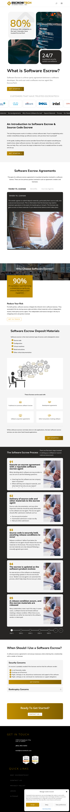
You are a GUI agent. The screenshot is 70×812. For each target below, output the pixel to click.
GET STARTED (14, 89)
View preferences (61, 805)
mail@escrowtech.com (24, 751)
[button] (66, 791)
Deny (46, 805)
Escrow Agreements (14, 113)
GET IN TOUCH (14, 319)
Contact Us (16, 780)
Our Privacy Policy (47, 808)
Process (59, 113)
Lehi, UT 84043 (20, 741)
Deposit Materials (49, 113)
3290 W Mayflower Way (23, 740)
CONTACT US (34, 714)
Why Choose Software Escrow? (32, 113)
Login (13, 791)
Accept (32, 805)
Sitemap (14, 796)
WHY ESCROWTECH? (19, 775)
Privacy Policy (17, 786)
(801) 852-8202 (21, 746)
